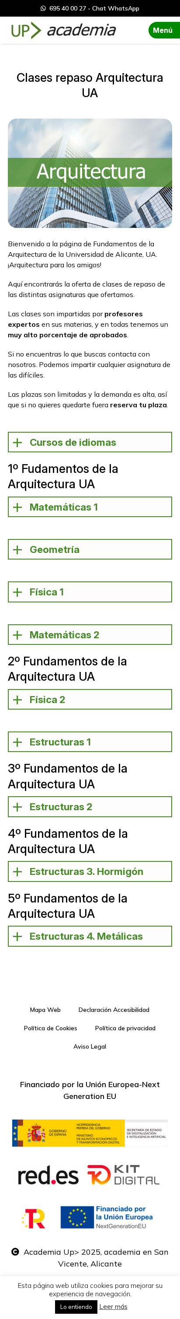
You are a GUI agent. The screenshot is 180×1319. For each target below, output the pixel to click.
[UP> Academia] (62, 30)
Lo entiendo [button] (76, 1306)
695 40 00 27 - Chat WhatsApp (92, 8)
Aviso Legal (89, 1046)
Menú (163, 30)
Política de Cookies (50, 1028)
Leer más (113, 1306)
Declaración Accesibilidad (114, 1010)
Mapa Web (45, 1010)
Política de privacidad (125, 1028)
